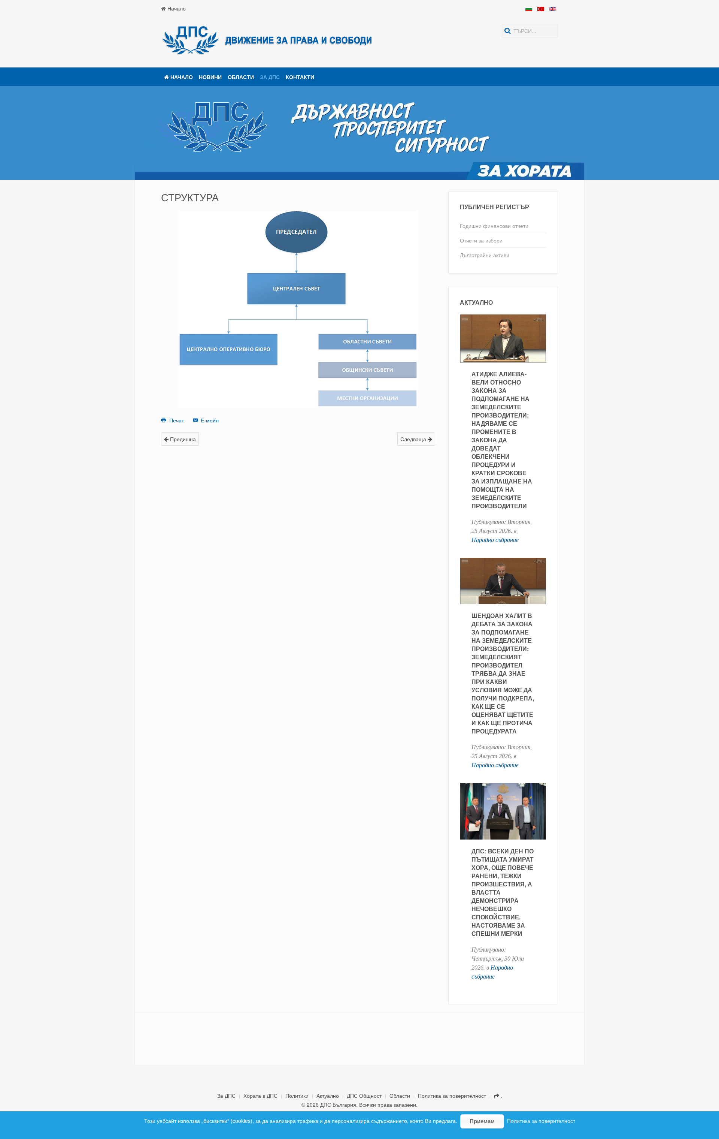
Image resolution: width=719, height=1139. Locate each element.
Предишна (182, 439)
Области (241, 77)
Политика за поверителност (452, 1095)
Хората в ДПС (260, 1095)
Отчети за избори (481, 240)
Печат (176, 420)
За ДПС (270, 77)
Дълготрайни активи (484, 255)
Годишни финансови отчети (494, 225)
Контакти (300, 77)
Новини (210, 77)
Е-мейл (209, 420)
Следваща (414, 439)
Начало (176, 8)
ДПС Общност (364, 1095)
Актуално (327, 1095)
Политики (297, 1095)
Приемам (482, 1121)
